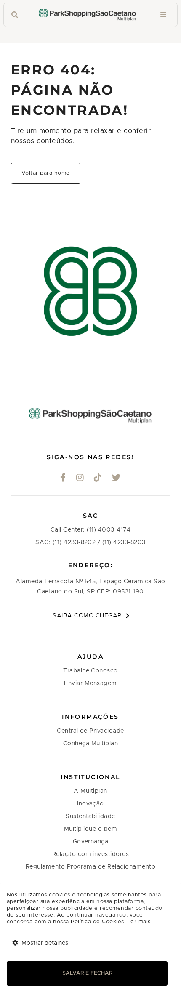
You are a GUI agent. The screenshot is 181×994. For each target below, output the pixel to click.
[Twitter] (116, 478)
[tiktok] (98, 478)
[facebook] (63, 478)
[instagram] (80, 478)
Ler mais (139, 922)
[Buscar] (14, 15)
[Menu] (163, 15)
